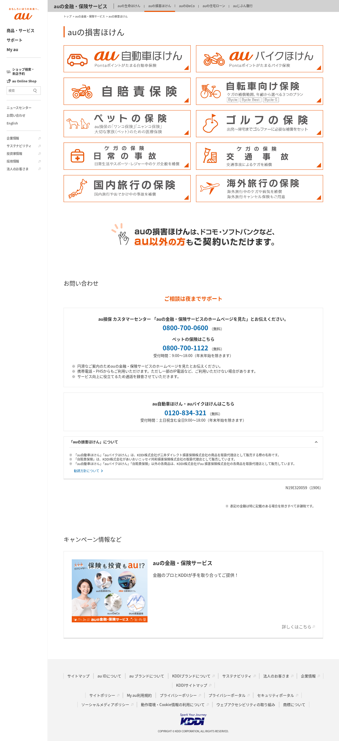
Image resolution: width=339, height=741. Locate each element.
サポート (15, 40)
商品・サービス (20, 30)
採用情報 (13, 161)
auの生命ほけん (129, 5)
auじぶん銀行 (243, 5)
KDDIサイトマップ (191, 685)
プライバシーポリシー (178, 695)
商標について (294, 704)
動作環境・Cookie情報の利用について (173, 704)
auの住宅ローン (214, 5)
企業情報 (13, 138)
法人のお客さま (18, 169)
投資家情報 (14, 153)
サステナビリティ (19, 146)
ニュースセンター (19, 108)
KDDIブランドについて (191, 675)
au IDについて (109, 675)
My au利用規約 (139, 695)
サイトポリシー (102, 695)
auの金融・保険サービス (80, 6)
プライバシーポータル (227, 695)
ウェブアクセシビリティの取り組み (245, 704)
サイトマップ (78, 675)
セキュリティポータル (275, 695)
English (12, 123)
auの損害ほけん (159, 5)
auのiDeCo (187, 5)
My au (12, 49)
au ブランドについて (146, 675)
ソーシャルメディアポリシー (105, 704)
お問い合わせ (16, 115)
